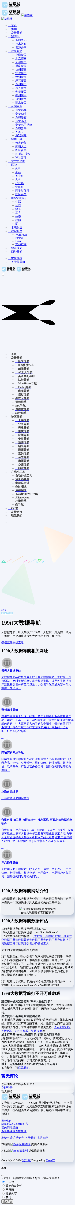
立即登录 (7, 1087)
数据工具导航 (12, 943)
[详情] (2, 694)
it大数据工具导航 (43, 936)
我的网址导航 (9, 1127)
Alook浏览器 (62, 1027)
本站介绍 (42, 1137)
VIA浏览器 (21, 1030)
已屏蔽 (9, 1189)
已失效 (9, 1181)
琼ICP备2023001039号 (14, 1123)
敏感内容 (11, 1193)
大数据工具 (36, 939)
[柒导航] (16, 270)
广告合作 (18, 1137)
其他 (8, 1197)
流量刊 (23, 1150)
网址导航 (7, 613)
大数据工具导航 (53, 939)
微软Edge (36, 1030)
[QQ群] (2, 1157)
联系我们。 (25, 1067)
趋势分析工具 (40, 943)
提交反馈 (7, 1201)
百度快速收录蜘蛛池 (14, 1131)
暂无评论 (9, 1076)
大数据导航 (22, 939)
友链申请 (7, 1137)
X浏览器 (6, 1030)
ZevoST (50, 1160)
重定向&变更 (13, 1185)
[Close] (2, 1175)
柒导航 (26, 1160)
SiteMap (6, 1120)
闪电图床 (25, 1144)
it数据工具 (60, 936)
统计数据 (26, 943)
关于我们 (30, 1137)
